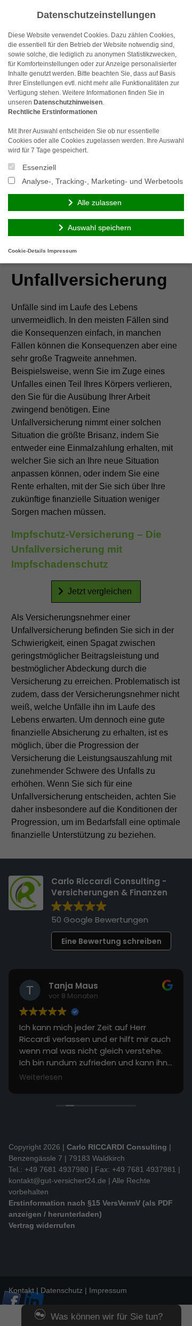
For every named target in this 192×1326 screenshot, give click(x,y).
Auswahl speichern (99, 227)
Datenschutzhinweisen (68, 102)
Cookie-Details (27, 251)
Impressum (62, 251)
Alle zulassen (99, 202)
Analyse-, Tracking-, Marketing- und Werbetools (101, 181)
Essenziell (38, 167)
